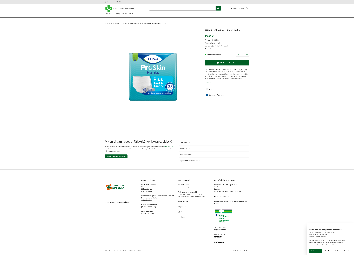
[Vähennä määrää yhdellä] (238, 54)
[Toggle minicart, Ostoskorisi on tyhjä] (247, 8)
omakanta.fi (168, 147)
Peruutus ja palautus (221, 196)
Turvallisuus (185, 142)
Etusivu (107, 24)
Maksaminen (185, 148)
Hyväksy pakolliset (331, 251)
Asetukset (345, 251)
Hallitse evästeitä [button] (239, 250)
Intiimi (125, 24)
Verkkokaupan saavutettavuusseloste (227, 187)
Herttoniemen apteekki (123, 8)
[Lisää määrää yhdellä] (247, 54)
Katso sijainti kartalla (148, 185)
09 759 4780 (185, 185)
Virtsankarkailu (135, 24)
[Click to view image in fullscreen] (153, 76)
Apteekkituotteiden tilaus (190, 160)
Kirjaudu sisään (238, 8)
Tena (211, 49)
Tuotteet (108, 14)
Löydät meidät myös (117, 202)
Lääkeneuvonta (186, 154)
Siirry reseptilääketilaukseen (116, 156)
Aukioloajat (130, 2)
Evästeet (217, 189)
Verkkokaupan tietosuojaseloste (225, 185)
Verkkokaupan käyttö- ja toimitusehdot (227, 191)
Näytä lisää (208, 83)
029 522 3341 (218, 237)
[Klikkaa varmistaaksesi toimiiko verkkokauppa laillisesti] (231, 215)
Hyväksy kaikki (315, 251)
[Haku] (218, 8)
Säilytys (209, 89)
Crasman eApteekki (134, 250)
